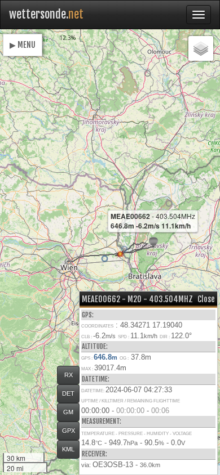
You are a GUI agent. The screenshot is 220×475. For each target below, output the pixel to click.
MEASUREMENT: (101, 421)
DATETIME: (95, 379)
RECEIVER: (94, 454)
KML (68, 449)
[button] (68, 261)
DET (68, 393)
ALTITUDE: (95, 346)
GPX (68, 430)
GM (68, 412)
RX (68, 374)
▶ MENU (23, 45)
